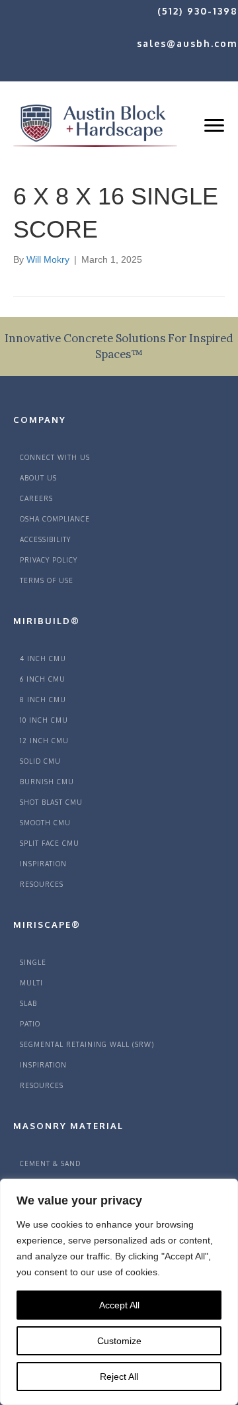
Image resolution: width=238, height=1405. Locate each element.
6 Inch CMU (42, 679)
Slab (28, 1003)
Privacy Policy (48, 560)
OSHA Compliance (55, 519)
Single (33, 962)
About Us (38, 478)
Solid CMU (40, 761)
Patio (30, 1024)
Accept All (119, 1305)
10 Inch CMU (44, 720)
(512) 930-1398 (197, 11)
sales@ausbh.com (187, 43)
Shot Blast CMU (51, 802)
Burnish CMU (47, 782)
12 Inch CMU (44, 741)
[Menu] (214, 125)
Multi (31, 983)
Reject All (119, 1376)
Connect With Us (55, 457)
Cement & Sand (50, 1163)
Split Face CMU (49, 843)
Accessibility (45, 539)
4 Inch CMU (43, 658)
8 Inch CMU (43, 699)
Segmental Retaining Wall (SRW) (87, 1044)
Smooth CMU (45, 823)
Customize (119, 1341)
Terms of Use (46, 580)
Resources (41, 884)
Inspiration (43, 864)
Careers (36, 498)
